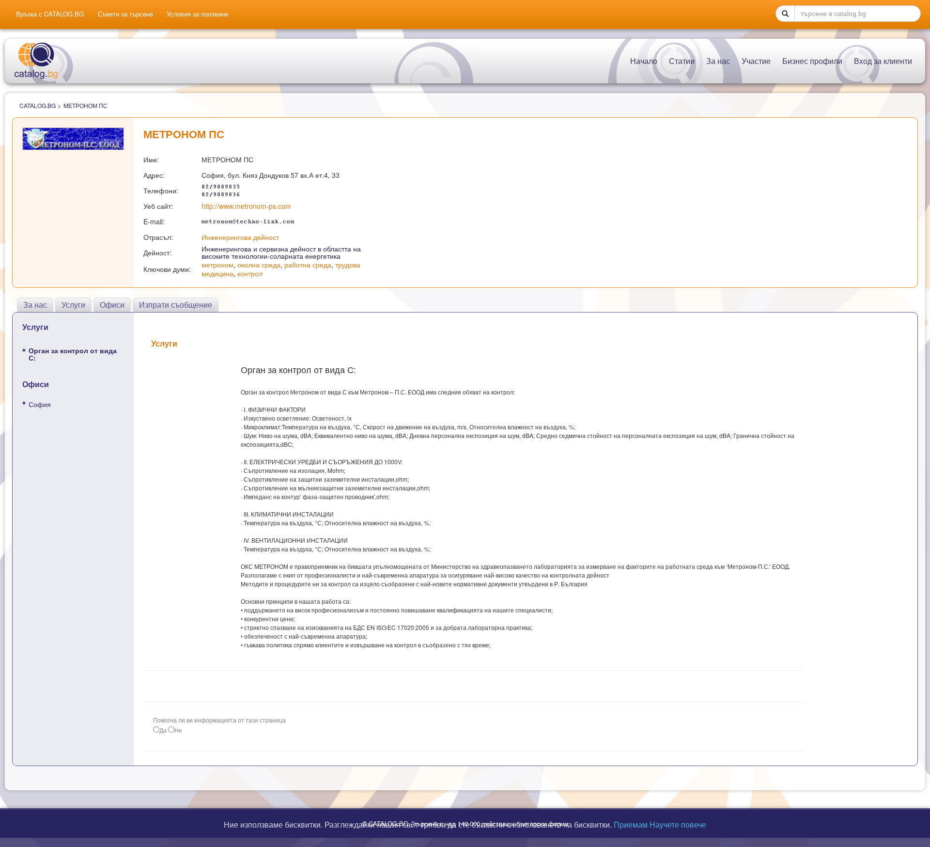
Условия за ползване (197, 14)
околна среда (258, 264)
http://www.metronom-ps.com (246, 206)
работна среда (307, 264)
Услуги (73, 304)
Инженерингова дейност (240, 237)
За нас (35, 304)
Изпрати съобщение (175, 304)
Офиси (112, 304)
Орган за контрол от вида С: (73, 353)
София (40, 404)
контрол (250, 273)
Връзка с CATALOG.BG (50, 14)
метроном (217, 264)
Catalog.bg (37, 105)
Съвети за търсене (125, 14)
